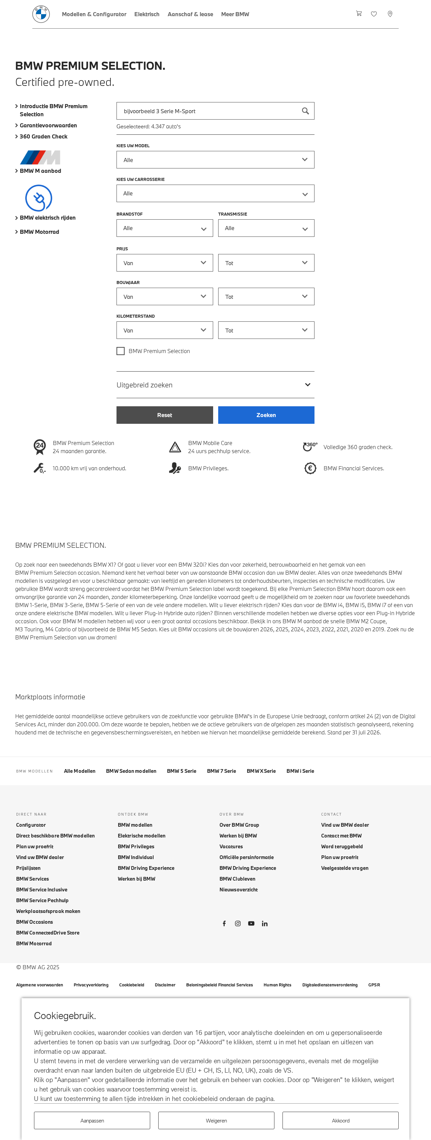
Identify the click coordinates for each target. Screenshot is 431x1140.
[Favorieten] (374, 14)
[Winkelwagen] (359, 14)
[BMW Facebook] (224, 924)
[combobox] (215, 111)
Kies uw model (133, 145)
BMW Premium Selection (159, 350)
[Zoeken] (305, 111)
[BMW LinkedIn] (264, 924)
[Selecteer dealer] (391, 14)
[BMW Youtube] (251, 924)
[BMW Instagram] (237, 924)
